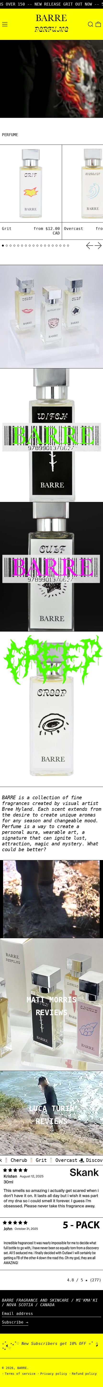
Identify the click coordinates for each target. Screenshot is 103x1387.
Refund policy (84, 1373)
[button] (90, 24)
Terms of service (20, 1373)
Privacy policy (53, 1373)
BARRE (22, 1368)
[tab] (3, 246)
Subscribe (12, 1322)
